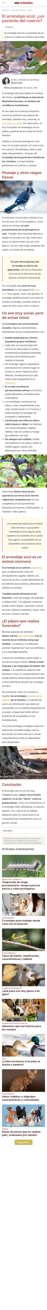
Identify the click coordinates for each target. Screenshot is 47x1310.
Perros (5, 1129)
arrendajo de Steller (12, 123)
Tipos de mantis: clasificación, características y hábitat (20, 957)
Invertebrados (9, 953)
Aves (30, 10)
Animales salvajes (19, 10)
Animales (6, 10)
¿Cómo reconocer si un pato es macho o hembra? (21, 1063)
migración (10, 383)
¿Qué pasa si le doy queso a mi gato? (21, 992)
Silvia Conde (16, 83)
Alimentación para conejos (14, 1023)
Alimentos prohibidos (12, 988)
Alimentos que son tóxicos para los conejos (21, 1028)
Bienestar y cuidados (11, 879)
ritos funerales (26, 636)
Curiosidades (8, 918)
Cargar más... (23, 1142)
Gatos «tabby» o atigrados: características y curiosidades (20, 1098)
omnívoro (35, 567)
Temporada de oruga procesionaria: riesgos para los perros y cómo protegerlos (21, 885)
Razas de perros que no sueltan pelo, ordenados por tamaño (21, 1133)
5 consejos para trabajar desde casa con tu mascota (21, 922)
